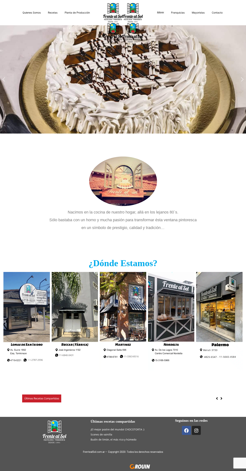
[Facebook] (186, 430)
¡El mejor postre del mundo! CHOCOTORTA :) (117, 429)
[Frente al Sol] (123, 12)
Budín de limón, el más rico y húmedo (95, 398)
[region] (123, 79)
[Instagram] (196, 430)
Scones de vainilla (101, 434)
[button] (4, 79)
